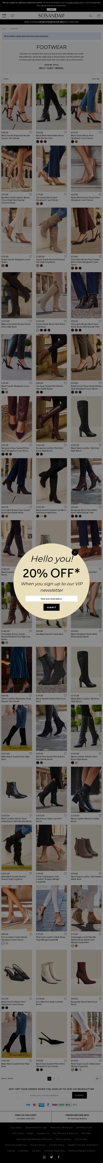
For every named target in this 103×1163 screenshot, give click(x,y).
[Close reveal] (75, 552)
